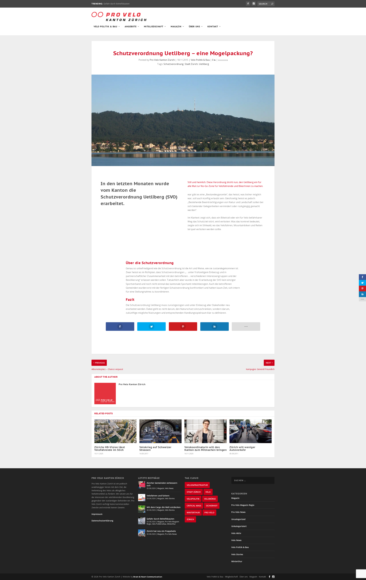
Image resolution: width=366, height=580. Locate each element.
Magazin (176, 26)
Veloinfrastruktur (197, 485)
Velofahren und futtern (158, 495)
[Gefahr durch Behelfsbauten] (141, 520)
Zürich (190, 519)
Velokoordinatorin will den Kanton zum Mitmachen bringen (205, 449)
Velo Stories (170, 498)
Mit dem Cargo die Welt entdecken (164, 507)
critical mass (194, 505)
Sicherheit (211, 505)
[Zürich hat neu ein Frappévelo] (141, 533)
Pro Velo (209, 512)
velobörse (210, 498)
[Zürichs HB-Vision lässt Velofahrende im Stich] (115, 431)
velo (208, 492)
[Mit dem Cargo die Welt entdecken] (141, 509)
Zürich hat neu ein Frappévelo (161, 531)
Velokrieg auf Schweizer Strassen (155, 449)
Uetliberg (204, 64)
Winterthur (171, 524)
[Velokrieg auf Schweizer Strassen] (160, 431)
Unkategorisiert (239, 526)
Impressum (97, 514)
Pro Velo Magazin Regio (242, 505)
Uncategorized (238, 519)
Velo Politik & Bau (105, 26)
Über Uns (194, 26)
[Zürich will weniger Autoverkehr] (250, 431)
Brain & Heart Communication (147, 576)
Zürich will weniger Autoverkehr (242, 449)
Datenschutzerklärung (102, 520)
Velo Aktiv (236, 533)
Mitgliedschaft (153, 26)
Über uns (243, 576)
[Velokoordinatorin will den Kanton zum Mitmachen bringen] (205, 431)
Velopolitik (193, 498)
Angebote (131, 26)
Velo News (169, 488)
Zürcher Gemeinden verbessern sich (162, 484)
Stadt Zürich (191, 64)
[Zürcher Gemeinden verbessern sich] (141, 484)
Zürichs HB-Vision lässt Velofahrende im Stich (109, 449)
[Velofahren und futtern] (141, 497)
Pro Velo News (171, 534)
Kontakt (212, 26)
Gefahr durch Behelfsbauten (117, 3)
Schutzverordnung (174, 64)
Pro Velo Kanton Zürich (162, 59)
